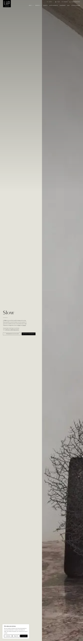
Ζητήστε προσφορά (75, 5)
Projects (45, 5)
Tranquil (24, 325)
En (57, 1)
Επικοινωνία (62, 5)
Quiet (19, 325)
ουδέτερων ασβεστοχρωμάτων (12, 329)
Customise (8, 635)
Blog (68, 5)
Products (37, 5)
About (30, 5)
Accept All (24, 635)
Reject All (16, 635)
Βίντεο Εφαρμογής (53, 5)
